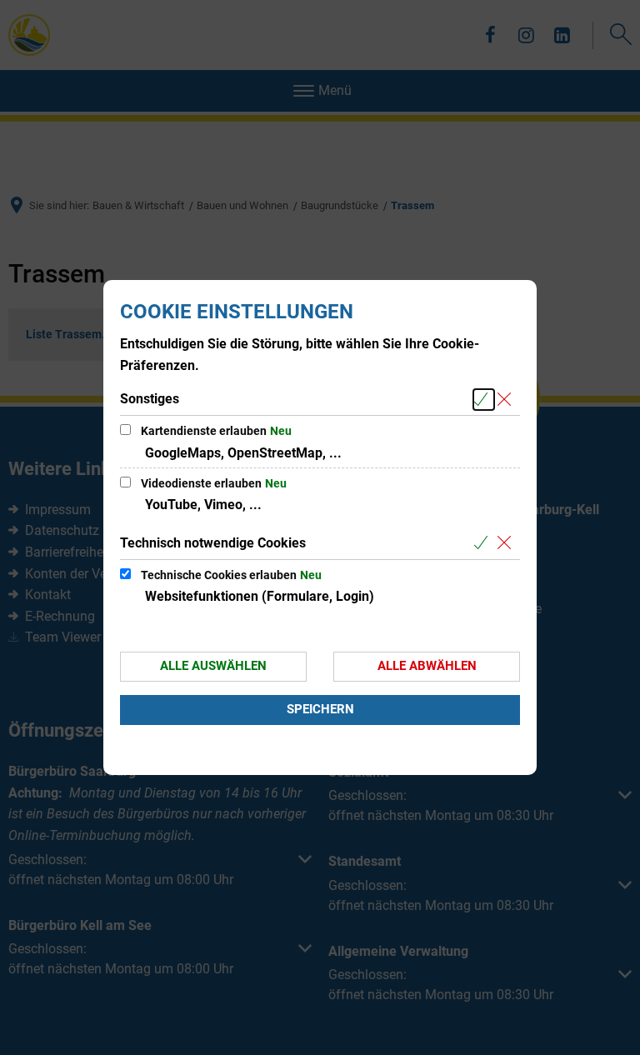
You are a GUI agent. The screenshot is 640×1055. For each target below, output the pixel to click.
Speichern (320, 709)
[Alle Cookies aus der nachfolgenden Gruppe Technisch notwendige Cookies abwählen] (507, 543)
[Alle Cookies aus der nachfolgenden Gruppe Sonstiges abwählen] (507, 399)
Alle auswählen (213, 665)
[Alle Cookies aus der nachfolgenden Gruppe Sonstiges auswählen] (483, 399)
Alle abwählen (427, 665)
